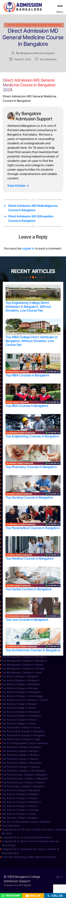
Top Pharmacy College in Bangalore (21, 747)
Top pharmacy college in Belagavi (20, 751)
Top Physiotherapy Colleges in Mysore (23, 782)
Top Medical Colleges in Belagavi (20, 688)
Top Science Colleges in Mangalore (21, 801)
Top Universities (11, 825)
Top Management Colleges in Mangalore (24, 656)
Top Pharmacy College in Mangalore (22, 762)
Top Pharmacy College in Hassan (20, 758)
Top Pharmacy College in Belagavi (20, 754)
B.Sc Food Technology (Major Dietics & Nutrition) (29, 856)
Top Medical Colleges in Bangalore (21, 684)
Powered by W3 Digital (17, 885)
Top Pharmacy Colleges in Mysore (21, 766)
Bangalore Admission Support (37, 53)
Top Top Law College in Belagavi (20, 817)
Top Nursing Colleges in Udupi (19, 723)
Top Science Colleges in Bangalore (21, 790)
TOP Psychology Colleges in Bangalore (23, 786)
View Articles (18, 185)
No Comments (48, 59)
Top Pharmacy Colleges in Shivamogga (23, 770)
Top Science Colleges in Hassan (20, 798)
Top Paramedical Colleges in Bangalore (23, 731)
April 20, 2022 (22, 59)
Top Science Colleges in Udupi (19, 813)
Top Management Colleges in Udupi (22, 672)
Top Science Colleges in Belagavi (20, 794)
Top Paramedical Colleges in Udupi (21, 739)
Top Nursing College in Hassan (19, 707)
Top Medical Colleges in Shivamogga (22, 696)
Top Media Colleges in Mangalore (20, 680)
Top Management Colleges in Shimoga (23, 668)
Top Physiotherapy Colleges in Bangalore (24, 774)
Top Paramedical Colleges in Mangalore (23, 735)
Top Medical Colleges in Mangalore (21, 692)
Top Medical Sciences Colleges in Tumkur (25, 699)
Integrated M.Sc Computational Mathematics (27, 837)
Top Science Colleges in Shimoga (20, 809)
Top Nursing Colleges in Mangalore (21, 715)
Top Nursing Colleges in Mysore (20, 719)
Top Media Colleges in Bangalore (20, 676)
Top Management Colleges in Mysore (23, 664)
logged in (28, 248)
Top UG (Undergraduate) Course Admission (26, 821)
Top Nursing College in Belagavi (19, 703)
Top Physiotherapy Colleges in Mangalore (25, 778)
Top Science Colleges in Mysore (20, 805)
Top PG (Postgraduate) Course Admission (33, 25)
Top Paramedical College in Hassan (21, 727)
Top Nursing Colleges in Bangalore (21, 711)
